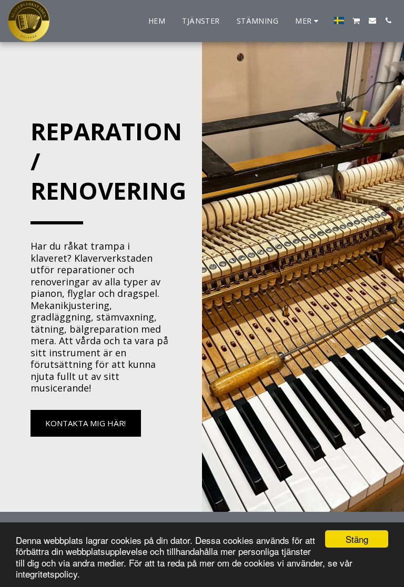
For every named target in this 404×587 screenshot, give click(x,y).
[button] (356, 21)
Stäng (357, 538)
